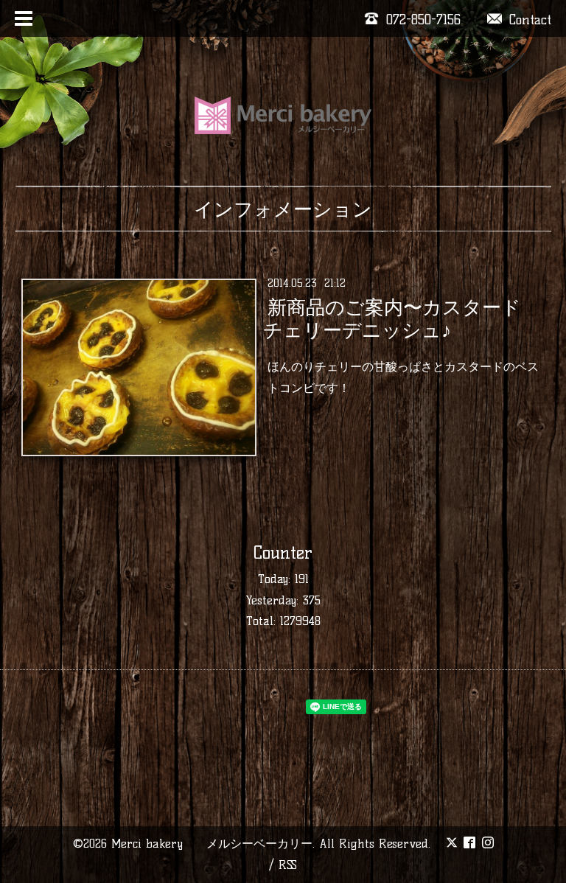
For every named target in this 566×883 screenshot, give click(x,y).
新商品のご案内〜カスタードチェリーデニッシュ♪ (391, 319)
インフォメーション (283, 209)
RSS (288, 865)
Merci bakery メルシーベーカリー (211, 844)
